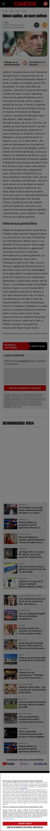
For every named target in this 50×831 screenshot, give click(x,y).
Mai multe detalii (23, 788)
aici (3, 798)
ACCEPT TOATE (25, 824)
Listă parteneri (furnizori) (9, 818)
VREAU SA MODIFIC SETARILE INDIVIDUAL (25, 827)
